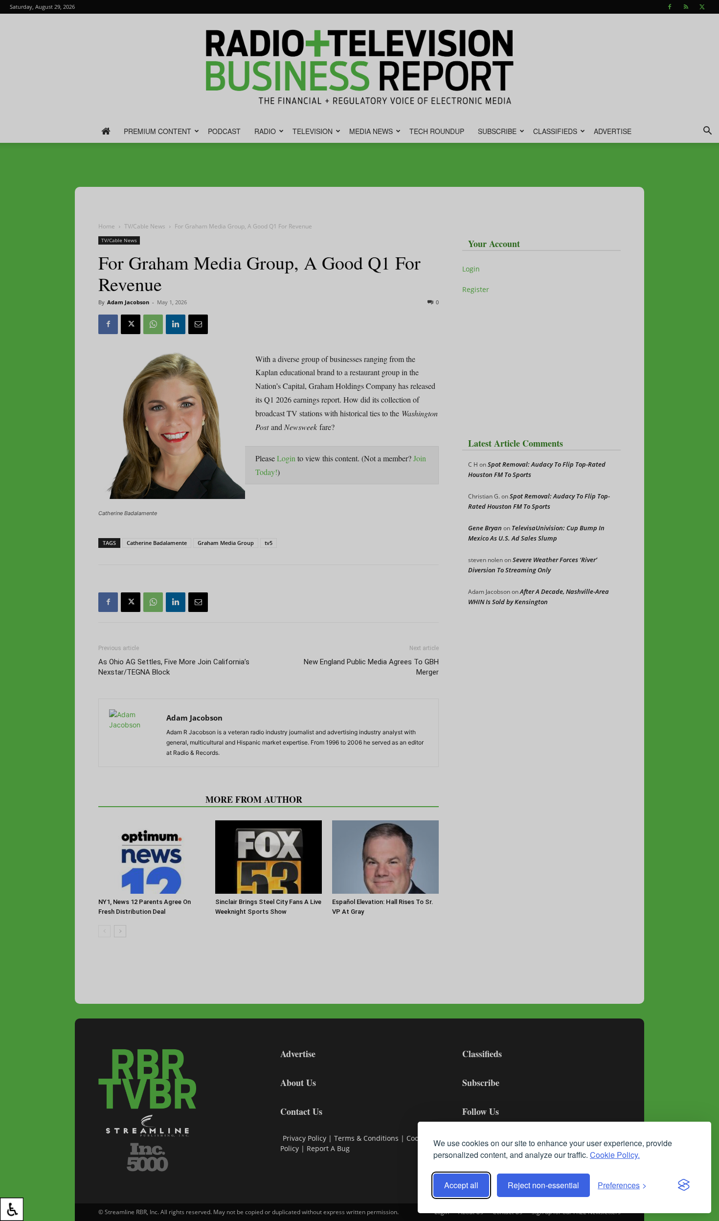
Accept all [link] (461, 1185)
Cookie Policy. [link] (615, 1154)
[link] (11, 1209)
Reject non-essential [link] (543, 1185)
